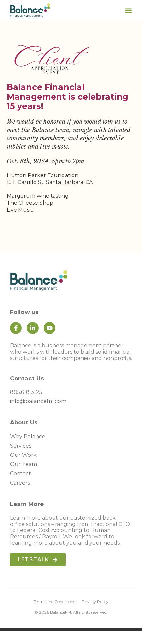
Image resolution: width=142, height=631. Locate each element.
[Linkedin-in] (33, 328)
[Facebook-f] (16, 328)
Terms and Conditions (54, 601)
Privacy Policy (95, 601)
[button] (128, 10)
